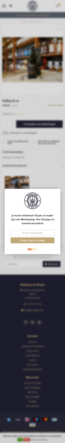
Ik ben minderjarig (32, 232)
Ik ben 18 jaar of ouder (32, 240)
